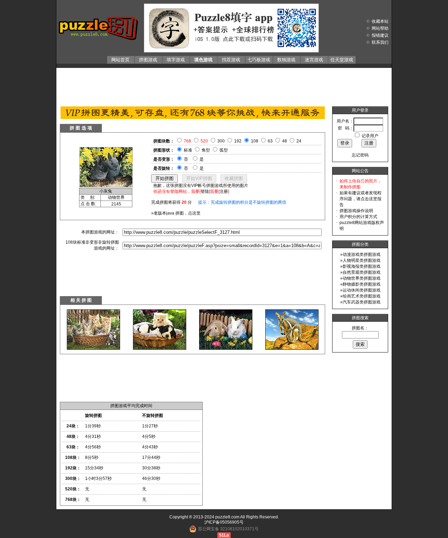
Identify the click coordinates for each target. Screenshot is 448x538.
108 (254, 141)
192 (237, 141)
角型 (206, 150)
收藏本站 (380, 21)
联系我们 (380, 42)
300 (221, 141)
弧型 (223, 150)
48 (284, 141)
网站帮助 (380, 28)
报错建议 (380, 35)
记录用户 (370, 135)
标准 (188, 150)
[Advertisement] (224, 85)
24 (298, 141)
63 (270, 141)
